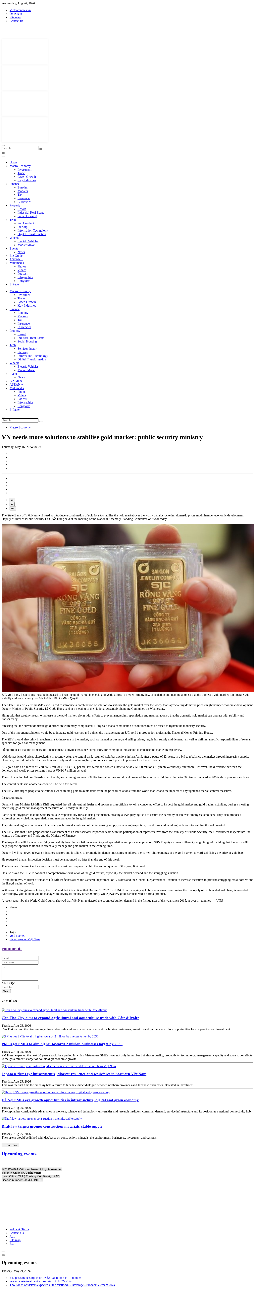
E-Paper (15, 284)
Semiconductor (27, 223)
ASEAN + (16, 259)
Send (6, 991)
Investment (24, 169)
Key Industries (27, 180)
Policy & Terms (19, 1229)
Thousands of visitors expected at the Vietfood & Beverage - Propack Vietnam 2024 (62, 1285)
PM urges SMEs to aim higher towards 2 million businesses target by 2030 (62, 1044)
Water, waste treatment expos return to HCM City (41, 1281)
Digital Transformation (32, 234)
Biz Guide (16, 255)
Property (15, 205)
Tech (13, 219)
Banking (23, 187)
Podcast (22, 273)
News (21, 252)
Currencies (24, 201)
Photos (22, 266)
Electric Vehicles (28, 241)
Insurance (24, 198)
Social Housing (27, 216)
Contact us (16, 21)
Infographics (25, 277)
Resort (22, 209)
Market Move (26, 245)
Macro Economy (20, 166)
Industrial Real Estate (31, 212)
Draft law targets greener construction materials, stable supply (52, 1126)
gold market (17, 935)
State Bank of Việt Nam (25, 939)
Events (14, 248)
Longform (24, 280)
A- (12, 499)
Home (13, 162)
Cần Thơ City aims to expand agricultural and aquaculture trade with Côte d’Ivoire (70, 1018)
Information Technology (33, 230)
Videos (22, 270)
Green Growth (27, 176)
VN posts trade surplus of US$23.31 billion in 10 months (45, 1277)
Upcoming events (19, 1153)
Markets (23, 191)
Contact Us (17, 1233)
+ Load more (10, 1145)
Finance (15, 184)
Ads (12, 1236)
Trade (21, 173)
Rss (12, 1243)
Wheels (14, 237)
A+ (13, 508)
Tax (20, 194)
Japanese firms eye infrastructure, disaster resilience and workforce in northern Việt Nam (74, 1074)
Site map (15, 17)
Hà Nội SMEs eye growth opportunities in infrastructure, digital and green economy (70, 1100)
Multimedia (17, 263)
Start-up (22, 227)
